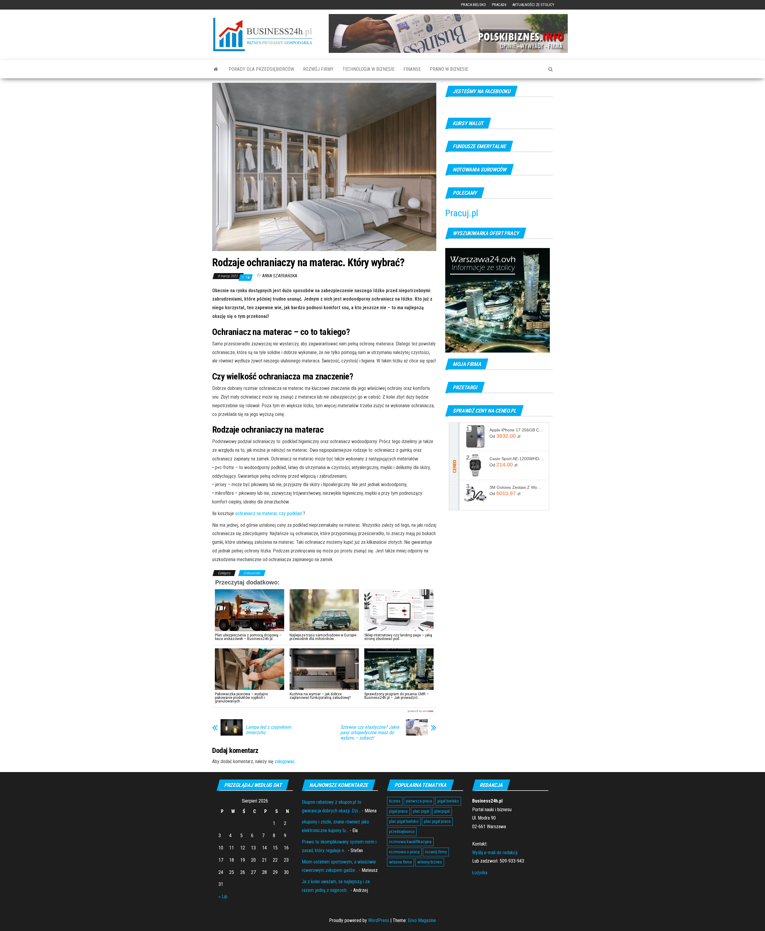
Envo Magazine (422, 920)
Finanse (412, 69)
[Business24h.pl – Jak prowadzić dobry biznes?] (216, 69)
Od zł (504, 436)
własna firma (400, 862)
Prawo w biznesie (449, 69)
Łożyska (479, 872)
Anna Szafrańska (279, 275)
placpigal (442, 811)
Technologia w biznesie (368, 69)
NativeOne (324, 711)
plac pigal (421, 811)
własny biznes (429, 862)
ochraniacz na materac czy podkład (268, 513)
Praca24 (499, 4)
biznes (394, 801)
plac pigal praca (437, 821)
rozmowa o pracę (404, 852)
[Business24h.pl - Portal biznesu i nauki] (266, 34)
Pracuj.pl (461, 213)
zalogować (285, 761)
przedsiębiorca (401, 831)
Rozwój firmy (318, 69)
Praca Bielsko (473, 4)
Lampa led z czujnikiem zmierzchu (268, 730)
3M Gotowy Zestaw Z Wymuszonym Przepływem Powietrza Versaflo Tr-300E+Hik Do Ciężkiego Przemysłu (516, 487)
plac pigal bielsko (404, 821)
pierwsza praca (419, 801)
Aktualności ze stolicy (533, 4)
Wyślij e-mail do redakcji (495, 852)
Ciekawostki (252, 573)
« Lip (222, 896)
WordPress (378, 920)
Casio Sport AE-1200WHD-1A (516, 459)
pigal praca (398, 811)
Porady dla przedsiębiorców (261, 69)
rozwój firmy (436, 852)
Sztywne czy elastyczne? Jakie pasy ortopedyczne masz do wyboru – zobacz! (369, 733)
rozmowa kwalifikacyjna (410, 841)
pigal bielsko (448, 801)
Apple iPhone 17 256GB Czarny (516, 430)
